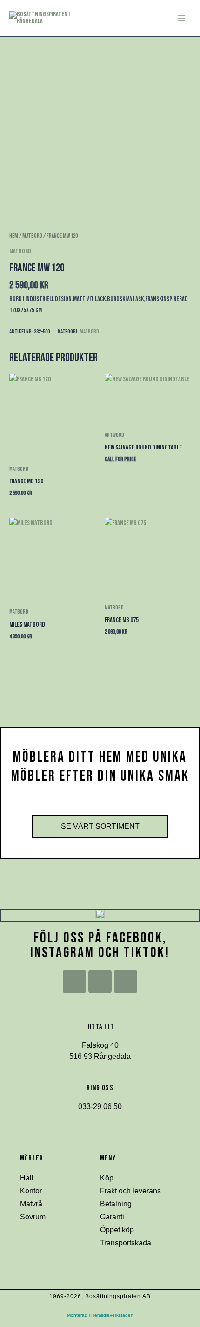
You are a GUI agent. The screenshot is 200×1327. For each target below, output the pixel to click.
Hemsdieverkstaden (112, 1315)
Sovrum (33, 1217)
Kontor (31, 1191)
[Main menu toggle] (181, 18)
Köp (106, 1178)
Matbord (32, 236)
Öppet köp (117, 1230)
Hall (26, 1178)
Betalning (116, 1204)
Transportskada (125, 1243)
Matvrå (31, 1204)
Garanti (112, 1217)
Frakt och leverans (130, 1191)
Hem (13, 236)
